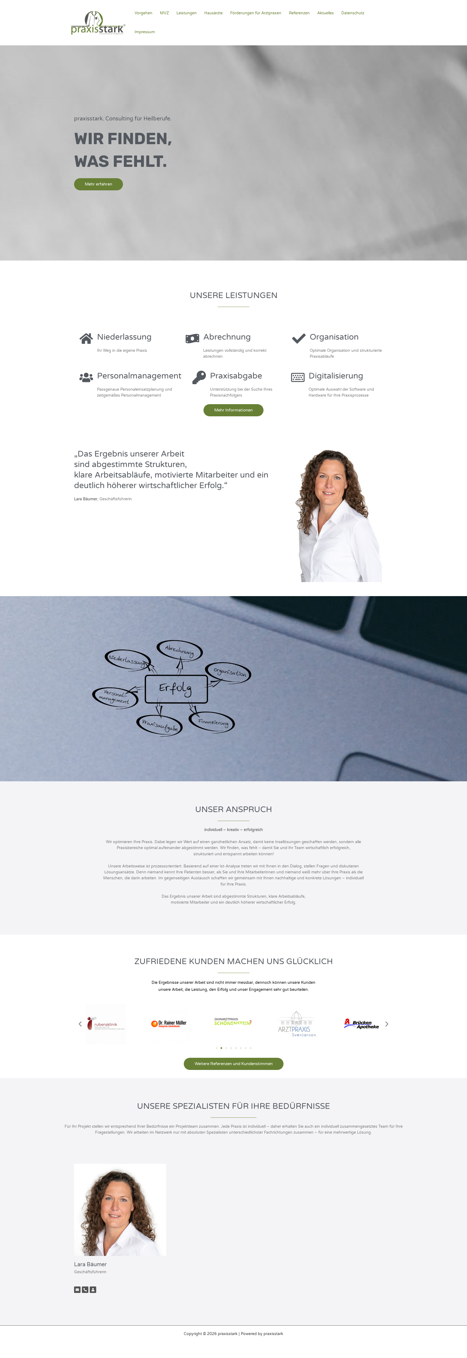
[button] (80, 1024)
